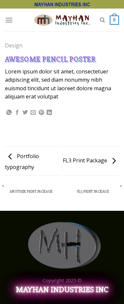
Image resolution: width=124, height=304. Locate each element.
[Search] (102, 20)
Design (13, 45)
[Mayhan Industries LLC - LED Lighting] (62, 20)
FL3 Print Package (85, 160)
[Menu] (9, 20)
